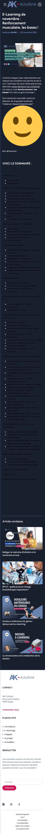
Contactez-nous (10, 709)
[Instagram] (11, 803)
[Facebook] (19, 803)
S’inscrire (9, 787)
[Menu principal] (5, 4)
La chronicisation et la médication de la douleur (21, 657)
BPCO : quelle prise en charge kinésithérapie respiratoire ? (16, 588)
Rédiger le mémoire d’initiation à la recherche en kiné (19, 553)
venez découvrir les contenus (25, 86)
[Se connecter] (40, 4)
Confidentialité (22, 823)
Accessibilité (22, 820)
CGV (22, 817)
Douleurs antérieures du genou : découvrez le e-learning (17, 622)
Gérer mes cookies (22, 826)
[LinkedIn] (3, 803)
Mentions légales (22, 814)
